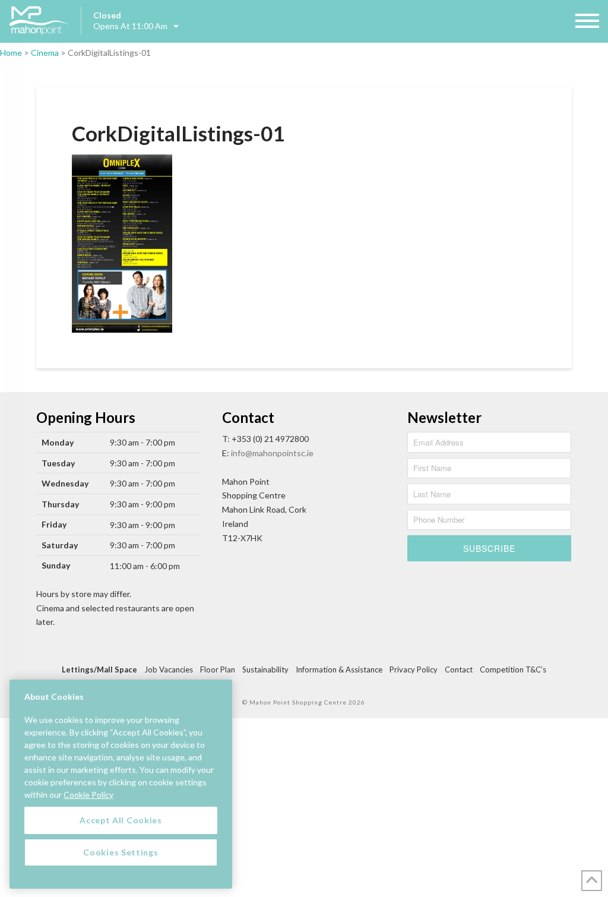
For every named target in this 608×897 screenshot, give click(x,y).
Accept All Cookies (121, 820)
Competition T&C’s (513, 669)
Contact (459, 669)
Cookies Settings (120, 852)
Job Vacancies (168, 669)
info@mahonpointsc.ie (272, 453)
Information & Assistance (339, 669)
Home (11, 53)
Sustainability (265, 669)
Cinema (45, 53)
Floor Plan (217, 669)
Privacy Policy (414, 669)
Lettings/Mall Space (99, 669)
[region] (121, 784)
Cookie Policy (88, 794)
